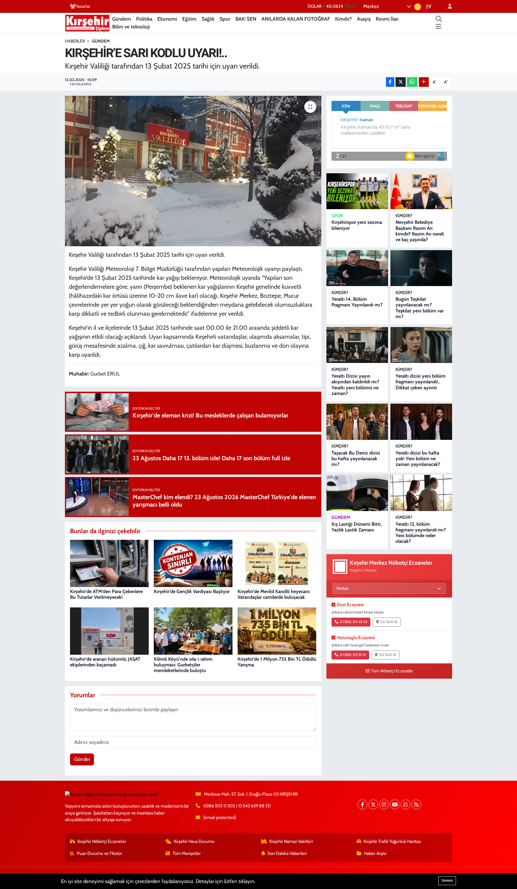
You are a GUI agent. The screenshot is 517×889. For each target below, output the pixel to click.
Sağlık (208, 19)
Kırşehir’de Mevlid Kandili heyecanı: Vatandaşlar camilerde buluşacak (274, 594)
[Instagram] (384, 804)
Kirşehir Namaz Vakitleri (291, 841)
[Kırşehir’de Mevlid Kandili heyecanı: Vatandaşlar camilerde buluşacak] (277, 563)
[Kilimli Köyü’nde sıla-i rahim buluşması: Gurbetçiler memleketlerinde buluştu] (193, 631)
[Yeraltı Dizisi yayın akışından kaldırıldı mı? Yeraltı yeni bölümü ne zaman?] (357, 345)
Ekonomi (167, 19)
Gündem (121, 19)
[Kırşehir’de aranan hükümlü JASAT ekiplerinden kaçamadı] (109, 631)
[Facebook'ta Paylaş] (390, 82)
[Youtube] (395, 804)
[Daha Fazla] (424, 82)
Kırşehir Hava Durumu (194, 841)
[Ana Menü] (438, 27)
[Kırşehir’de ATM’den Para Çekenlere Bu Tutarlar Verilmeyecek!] (109, 563)
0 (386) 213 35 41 (353, 655)
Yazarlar (83, 6)
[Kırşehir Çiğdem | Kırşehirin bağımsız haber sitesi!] (87, 22)
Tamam (447, 881)
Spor (225, 19)
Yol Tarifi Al (388, 622)
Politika (144, 19)
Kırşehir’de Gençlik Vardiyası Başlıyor (192, 591)
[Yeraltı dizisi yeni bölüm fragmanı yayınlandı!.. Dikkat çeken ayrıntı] (421, 345)
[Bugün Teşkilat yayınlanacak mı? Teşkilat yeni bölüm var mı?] (421, 268)
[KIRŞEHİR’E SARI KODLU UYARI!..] (193, 171)
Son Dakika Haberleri (287, 853)
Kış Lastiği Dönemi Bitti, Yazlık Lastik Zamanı (357, 527)
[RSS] (416, 804)
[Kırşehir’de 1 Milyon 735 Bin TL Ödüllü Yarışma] (277, 631)
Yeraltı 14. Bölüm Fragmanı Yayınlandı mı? (357, 302)
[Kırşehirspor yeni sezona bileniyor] (357, 191)
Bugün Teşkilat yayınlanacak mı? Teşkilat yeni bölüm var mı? (420, 307)
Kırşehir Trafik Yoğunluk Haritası (392, 841)
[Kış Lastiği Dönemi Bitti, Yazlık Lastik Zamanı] (357, 493)
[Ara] (439, 19)
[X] (373, 804)
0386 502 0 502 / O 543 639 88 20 (237, 806)
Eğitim (189, 19)
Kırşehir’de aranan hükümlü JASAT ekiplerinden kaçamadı (105, 662)
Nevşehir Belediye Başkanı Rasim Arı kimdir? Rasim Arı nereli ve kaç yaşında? (420, 230)
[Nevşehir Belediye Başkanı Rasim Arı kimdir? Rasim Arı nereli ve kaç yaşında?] (421, 191)
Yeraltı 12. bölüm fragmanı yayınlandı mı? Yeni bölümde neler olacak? (421, 532)
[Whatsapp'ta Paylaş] (412, 82)
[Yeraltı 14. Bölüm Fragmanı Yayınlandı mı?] (357, 268)
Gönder (82, 759)
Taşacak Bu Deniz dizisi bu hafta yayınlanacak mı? (356, 458)
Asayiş (364, 19)
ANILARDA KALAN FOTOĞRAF (295, 19)
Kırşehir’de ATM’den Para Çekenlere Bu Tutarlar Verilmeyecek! (106, 594)
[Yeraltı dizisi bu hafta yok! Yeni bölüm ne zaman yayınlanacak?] (421, 422)
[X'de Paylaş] (401, 82)
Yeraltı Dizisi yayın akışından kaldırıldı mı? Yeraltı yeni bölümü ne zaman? (355, 384)
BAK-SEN (245, 19)
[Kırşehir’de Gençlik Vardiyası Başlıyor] (193, 563)
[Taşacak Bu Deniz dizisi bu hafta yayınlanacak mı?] (357, 422)
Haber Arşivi (375, 853)
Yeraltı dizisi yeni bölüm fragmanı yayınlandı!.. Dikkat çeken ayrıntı (420, 381)
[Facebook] (362, 804)
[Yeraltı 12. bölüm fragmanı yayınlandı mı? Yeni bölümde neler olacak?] (421, 493)
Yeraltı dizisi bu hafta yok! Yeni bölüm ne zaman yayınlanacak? (418, 458)
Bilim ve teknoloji (131, 27)
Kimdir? (343, 19)
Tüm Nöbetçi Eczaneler (392, 671)
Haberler (75, 41)
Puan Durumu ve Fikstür (99, 853)
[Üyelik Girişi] (447, 6)
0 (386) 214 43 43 (353, 622)
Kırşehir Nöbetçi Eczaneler (101, 841)
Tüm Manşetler (187, 853)
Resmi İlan (387, 19)
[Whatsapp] (405, 804)
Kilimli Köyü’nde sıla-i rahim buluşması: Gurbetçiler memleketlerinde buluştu (183, 664)
